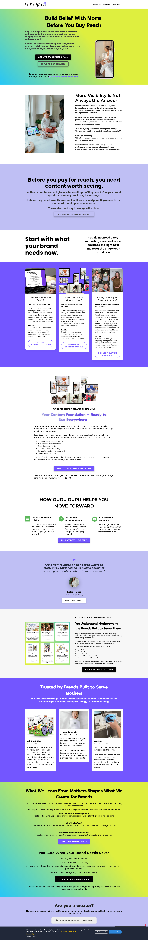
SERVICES (106, 4)
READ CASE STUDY (74, 600)
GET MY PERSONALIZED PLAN (53, 57)
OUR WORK (117, 4)
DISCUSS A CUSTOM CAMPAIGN (107, 354)
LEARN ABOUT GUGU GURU (99, 669)
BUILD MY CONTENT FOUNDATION (74, 468)
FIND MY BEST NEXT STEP (74, 540)
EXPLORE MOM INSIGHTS (74, 841)
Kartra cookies (72, 931)
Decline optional (101, 932)
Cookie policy (63, 931)
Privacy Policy (30, 934)
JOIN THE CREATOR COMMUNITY (75, 920)
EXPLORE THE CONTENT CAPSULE (74, 214)
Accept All (115, 932)
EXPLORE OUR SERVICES (53, 64)
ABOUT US (97, 4)
